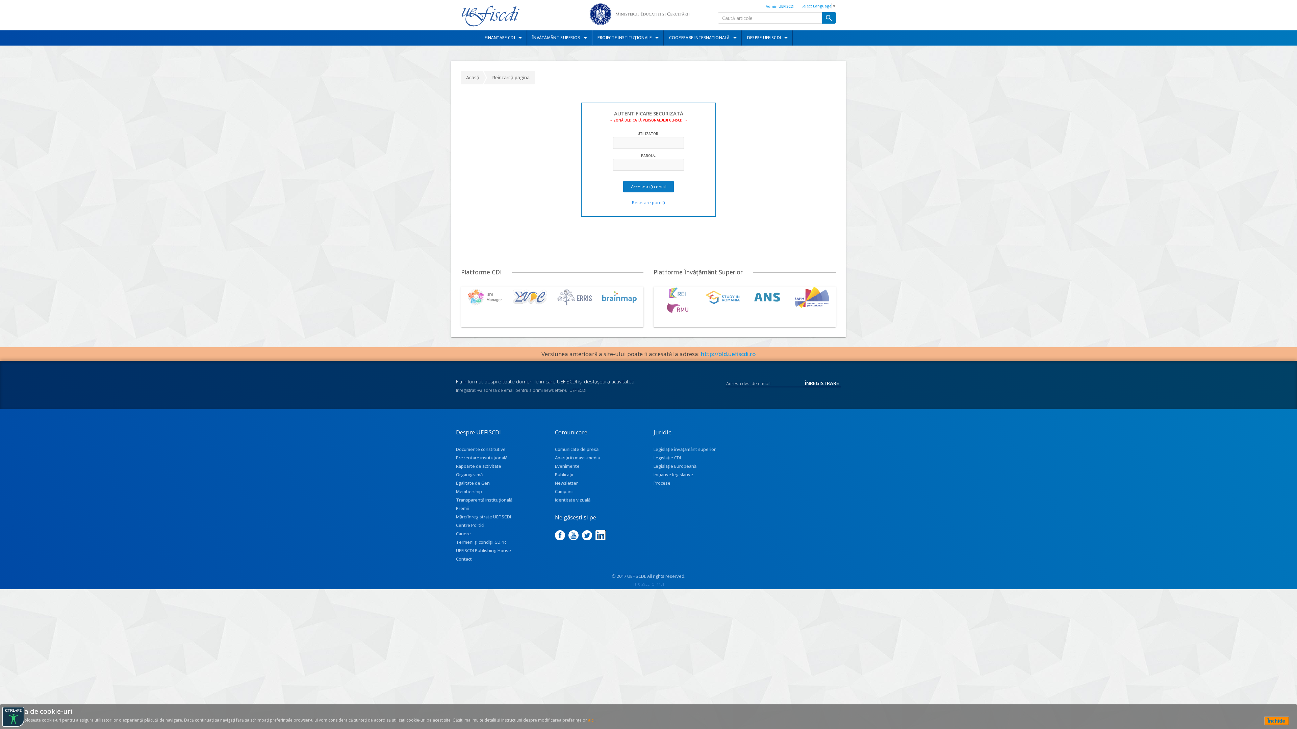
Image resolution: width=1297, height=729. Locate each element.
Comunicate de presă (577, 449)
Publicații (564, 474)
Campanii (564, 491)
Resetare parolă (648, 202)
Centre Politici (470, 525)
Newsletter (566, 483)
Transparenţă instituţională (484, 500)
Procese (662, 483)
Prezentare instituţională (481, 458)
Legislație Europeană (675, 466)
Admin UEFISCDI (780, 6)
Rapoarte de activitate (478, 466)
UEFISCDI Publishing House (483, 550)
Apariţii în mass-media (577, 458)
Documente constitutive (481, 449)
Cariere (463, 534)
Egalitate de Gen (473, 483)
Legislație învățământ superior (685, 449)
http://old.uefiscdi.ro (728, 354)
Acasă (472, 77)
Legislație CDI (667, 458)
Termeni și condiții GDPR (481, 542)
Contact (464, 559)
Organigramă (469, 474)
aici (591, 720)
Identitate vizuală (572, 500)
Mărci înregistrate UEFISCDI (483, 517)
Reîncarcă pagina (511, 77)
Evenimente (567, 466)
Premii (462, 508)
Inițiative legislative (673, 474)
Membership (469, 491)
